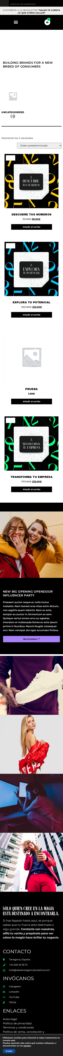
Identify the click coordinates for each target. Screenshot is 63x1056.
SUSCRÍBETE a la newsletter (31, 11)
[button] (15, 22)
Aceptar (9, 1051)
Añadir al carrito (31, 227)
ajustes (27, 1045)
